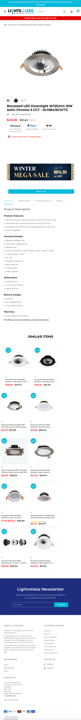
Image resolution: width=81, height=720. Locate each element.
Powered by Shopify (11, 719)
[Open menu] (5, 11)
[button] (44, 521)
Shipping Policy (24, 201)
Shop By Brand (9, 668)
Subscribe (61, 605)
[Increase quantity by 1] (20, 185)
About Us (47, 634)
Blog (5, 665)
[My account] (72, 12)
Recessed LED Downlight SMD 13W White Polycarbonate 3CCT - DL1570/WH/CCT (43, 517)
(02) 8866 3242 (10, 695)
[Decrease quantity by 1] (9, 185)
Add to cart (41, 191)
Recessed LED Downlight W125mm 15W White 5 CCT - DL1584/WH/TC (16, 380)
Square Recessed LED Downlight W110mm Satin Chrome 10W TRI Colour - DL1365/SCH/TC (14, 471)
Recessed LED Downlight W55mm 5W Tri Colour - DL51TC (13, 562)
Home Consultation (51, 653)
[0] (77, 11)
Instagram (50, 668)
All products (12, 25)
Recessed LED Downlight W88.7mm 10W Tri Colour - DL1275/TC (12, 517)
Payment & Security (43, 201)
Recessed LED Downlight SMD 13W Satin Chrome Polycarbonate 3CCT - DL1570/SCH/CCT (14, 426)
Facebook (50, 664)
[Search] (64, 11)
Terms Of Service (50, 646)
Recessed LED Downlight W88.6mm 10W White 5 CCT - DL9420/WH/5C (42, 562)
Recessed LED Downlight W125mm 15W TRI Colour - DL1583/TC (41, 426)
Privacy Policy (49, 643)
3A (8, 114)
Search (6, 671)
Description (8, 201)
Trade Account (49, 650)
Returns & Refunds (50, 637)
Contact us (47, 631)
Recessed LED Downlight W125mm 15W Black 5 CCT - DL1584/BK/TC (45, 381)
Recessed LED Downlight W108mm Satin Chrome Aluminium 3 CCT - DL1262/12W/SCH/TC (40, 471)
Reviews (59, 201)
